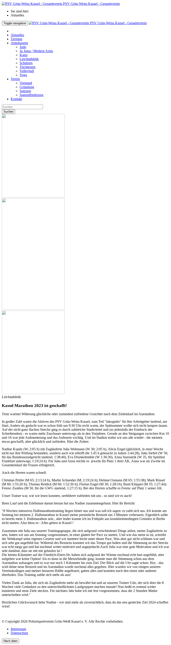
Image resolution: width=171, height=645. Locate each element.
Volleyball (27, 71)
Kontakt (16, 99)
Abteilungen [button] (19, 43)
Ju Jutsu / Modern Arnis (36, 51)
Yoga (23, 75)
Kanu (23, 55)
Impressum (18, 629)
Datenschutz (19, 633)
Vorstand (26, 83)
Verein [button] (15, 79)
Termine (16, 39)
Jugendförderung (31, 95)
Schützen (26, 63)
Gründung (27, 87)
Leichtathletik (29, 59)
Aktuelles (17, 35)
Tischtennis (27, 67)
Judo (23, 47)
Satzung (25, 91)
